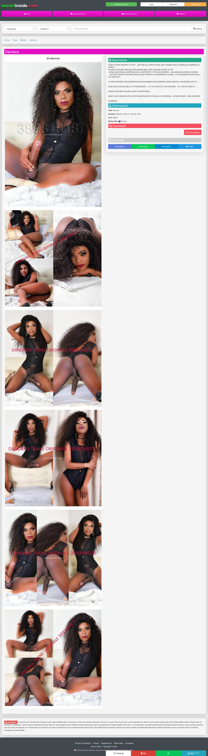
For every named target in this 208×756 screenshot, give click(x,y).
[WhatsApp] (168, 753)
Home (27, 14)
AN (144, 753)
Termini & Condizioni (83, 743)
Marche (23, 40)
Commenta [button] (193, 132)
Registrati (173, 4)
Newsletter (195, 4)
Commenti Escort (79, 14)
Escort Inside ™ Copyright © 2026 (104, 746)
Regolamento (106, 743)
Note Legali (118, 743)
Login (151, 4)
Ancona (33, 40)
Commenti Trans (130, 14)
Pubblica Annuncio (121, 4)
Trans (15, 40)
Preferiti (181, 14)
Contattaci (129, 743)
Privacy (96, 743)
